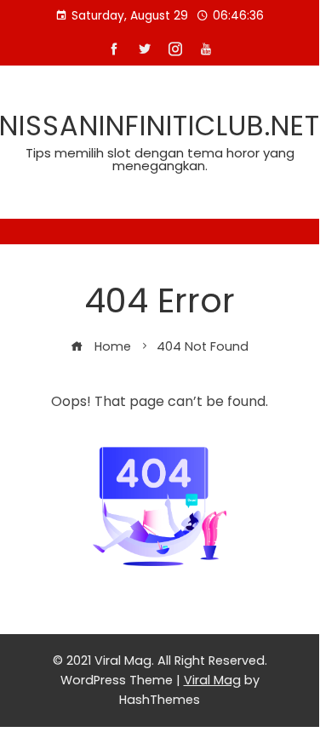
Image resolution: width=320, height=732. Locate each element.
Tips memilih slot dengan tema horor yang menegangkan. (160, 159)
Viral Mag (212, 680)
